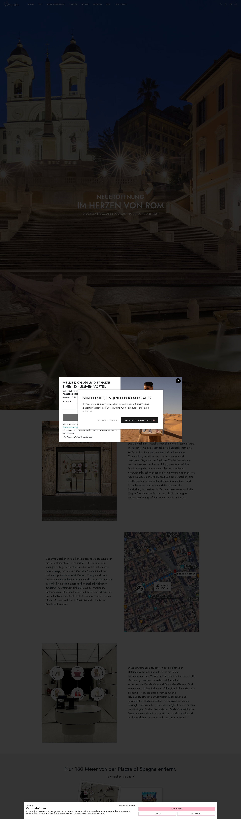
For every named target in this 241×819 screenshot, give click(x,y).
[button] (30, 805)
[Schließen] (178, 380)
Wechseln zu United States (138, 420)
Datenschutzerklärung (70, 427)
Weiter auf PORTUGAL (108, 420)
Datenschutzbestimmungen (126, 806)
